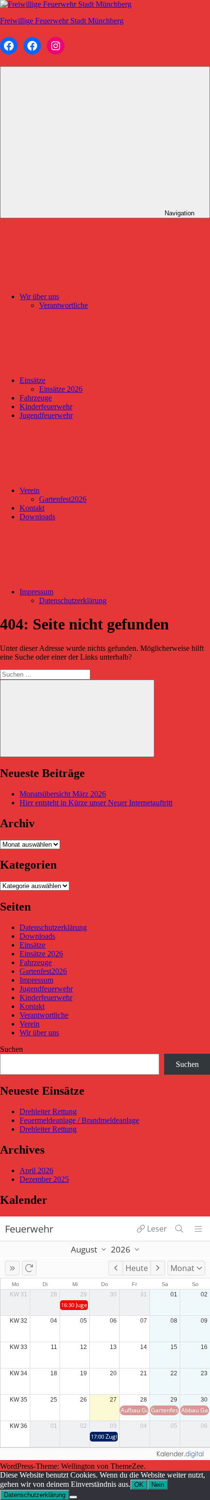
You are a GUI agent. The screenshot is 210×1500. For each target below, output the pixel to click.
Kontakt (32, 508)
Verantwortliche (63, 305)
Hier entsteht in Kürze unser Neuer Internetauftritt (96, 802)
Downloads (37, 517)
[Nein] (73, 1497)
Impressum (36, 592)
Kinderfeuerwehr (46, 406)
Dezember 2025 (44, 1179)
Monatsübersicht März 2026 (63, 794)
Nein (157, 1484)
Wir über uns (39, 296)
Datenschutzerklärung (72, 600)
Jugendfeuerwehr (46, 415)
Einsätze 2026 (61, 389)
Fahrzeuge (36, 398)
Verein (30, 490)
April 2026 (36, 1170)
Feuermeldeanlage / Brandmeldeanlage (79, 1120)
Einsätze (32, 380)
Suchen (11, 1049)
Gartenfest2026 (62, 499)
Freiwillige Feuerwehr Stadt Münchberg (62, 21)
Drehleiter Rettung (48, 1111)
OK (139, 1484)
